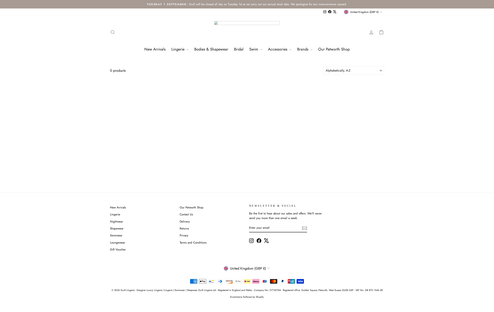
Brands (303, 49)
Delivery (185, 221)
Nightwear (116, 221)
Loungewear (117, 242)
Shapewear (117, 228)
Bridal (239, 49)
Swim (254, 49)
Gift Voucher (118, 249)
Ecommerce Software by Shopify (247, 297)
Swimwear (116, 235)
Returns (184, 228)
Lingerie (178, 49)
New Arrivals (155, 49)
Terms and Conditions (193, 242)
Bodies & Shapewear (211, 49)
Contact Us (186, 214)
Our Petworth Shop (334, 49)
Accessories (278, 49)
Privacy (184, 235)
